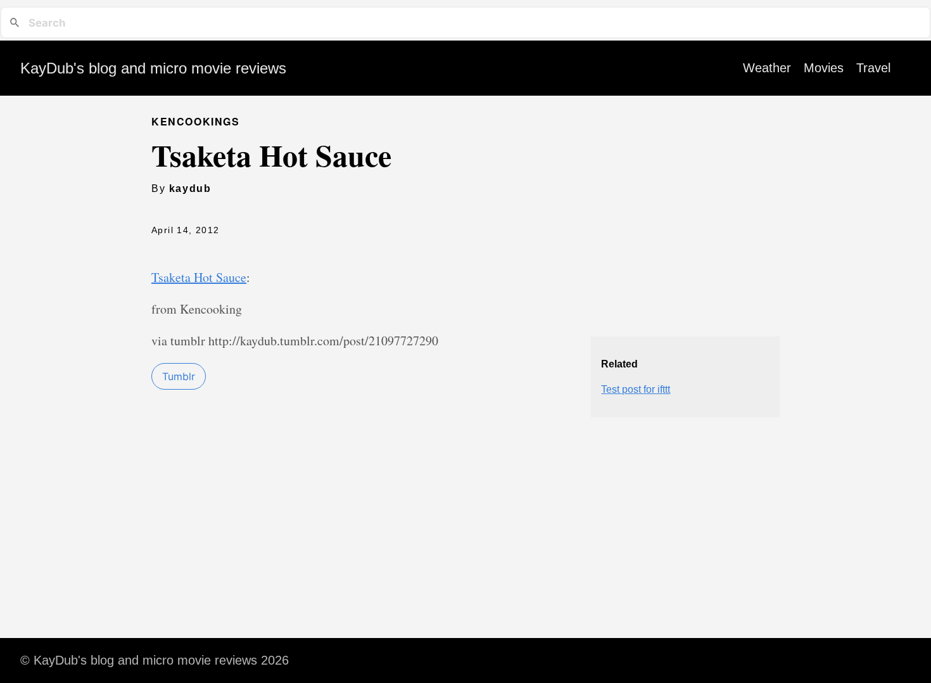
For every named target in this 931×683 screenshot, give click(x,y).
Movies (824, 68)
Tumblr (178, 376)
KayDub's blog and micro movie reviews (153, 68)
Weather (767, 68)
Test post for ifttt (635, 389)
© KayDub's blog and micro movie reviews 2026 (154, 660)
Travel (873, 68)
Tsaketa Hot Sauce (198, 277)
